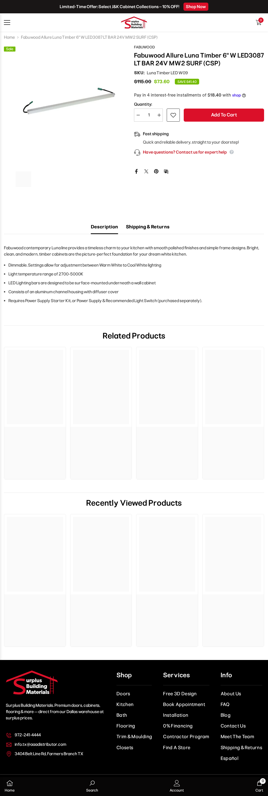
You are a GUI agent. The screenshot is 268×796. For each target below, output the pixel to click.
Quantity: (143, 104)
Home (9, 37)
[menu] (7, 22)
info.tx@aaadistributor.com (40, 744)
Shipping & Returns (148, 227)
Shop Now (196, 6)
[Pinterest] (156, 170)
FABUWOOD (144, 47)
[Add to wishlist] (173, 115)
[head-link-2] (134, 22)
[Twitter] (146, 170)
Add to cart (224, 115)
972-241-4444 (28, 734)
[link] (35, 432)
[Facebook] (136, 170)
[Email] (166, 170)
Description (104, 227)
